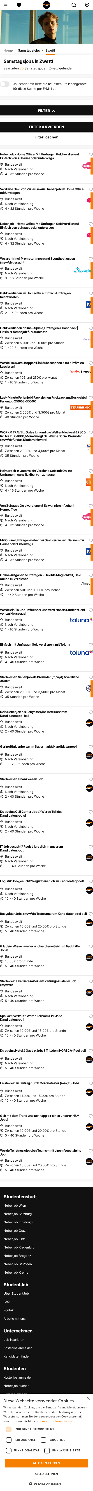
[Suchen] (75, 4)
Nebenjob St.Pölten (18, 1264)
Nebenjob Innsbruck (18, 1222)
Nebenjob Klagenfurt (19, 1247)
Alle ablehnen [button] (46, 1474)
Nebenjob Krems (16, 1272)
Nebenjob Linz (14, 1239)
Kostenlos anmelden (18, 1348)
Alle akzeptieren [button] (46, 1463)
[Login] (87, 5)
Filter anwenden (46, 127)
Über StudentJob (16, 1293)
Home (8, 50)
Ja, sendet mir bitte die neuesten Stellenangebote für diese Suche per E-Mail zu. (50, 86)
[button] (46, 1483)
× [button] (88, 1398)
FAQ (7, 1302)
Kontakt (9, 1310)
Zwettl (50, 50)
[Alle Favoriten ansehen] (18, 4)
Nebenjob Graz (15, 1230)
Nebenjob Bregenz (17, 1256)
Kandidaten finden (17, 1356)
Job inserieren (14, 1339)
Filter (44, 110)
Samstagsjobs (29, 50)
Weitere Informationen (57, 1421)
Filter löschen (46, 137)
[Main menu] (5, 5)
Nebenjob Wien (15, 1205)
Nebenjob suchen (16, 1386)
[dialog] (46, 1442)
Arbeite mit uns (15, 1318)
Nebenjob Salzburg (18, 1214)
